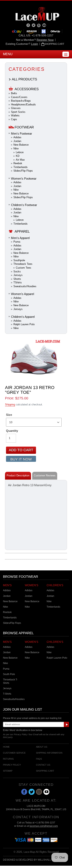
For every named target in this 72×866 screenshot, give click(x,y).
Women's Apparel (22, 294)
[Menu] (65, 54)
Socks (17, 271)
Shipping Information (49, 753)
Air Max (20, 159)
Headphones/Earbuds (23, 104)
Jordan (17, 141)
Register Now (45, 39)
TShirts (17, 282)
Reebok (17, 163)
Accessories (27, 89)
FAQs (39, 759)
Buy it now (21, 459)
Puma (16, 241)
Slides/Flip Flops (23, 170)
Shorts (17, 278)
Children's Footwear (24, 205)
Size (9, 414)
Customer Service (14, 753)
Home (6, 747)
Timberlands (20, 167)
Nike (16, 148)
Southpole (19, 260)
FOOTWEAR (24, 127)
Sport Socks (18, 111)
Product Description (18, 475)
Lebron (20, 152)
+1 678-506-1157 (42, 35)
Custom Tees (23, 267)
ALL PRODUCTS (24, 79)
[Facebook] (28, 25)
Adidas (17, 137)
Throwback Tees (22, 263)
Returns (8, 759)
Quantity (12, 430)
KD (17, 155)
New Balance (21, 144)
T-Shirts (7, 693)
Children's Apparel (23, 316)
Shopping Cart (45, 771)
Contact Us (43, 765)
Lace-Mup (29, 851)
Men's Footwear (21, 133)
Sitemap (7, 771)
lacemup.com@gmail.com (44, 826)
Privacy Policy (12, 765)
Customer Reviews (45, 475)
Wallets (15, 115)
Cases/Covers (19, 97)
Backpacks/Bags (21, 100)
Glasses (16, 108)
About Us (41, 747)
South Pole (9, 674)
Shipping (10, 404)
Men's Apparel (20, 238)
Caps (14, 119)
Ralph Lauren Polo (24, 324)
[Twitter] (34, 25)
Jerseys (18, 275)
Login (34, 43)
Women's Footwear (23, 178)
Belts (14, 93)
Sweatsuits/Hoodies (24, 286)
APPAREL (22, 231)
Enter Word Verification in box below (22, 730)
